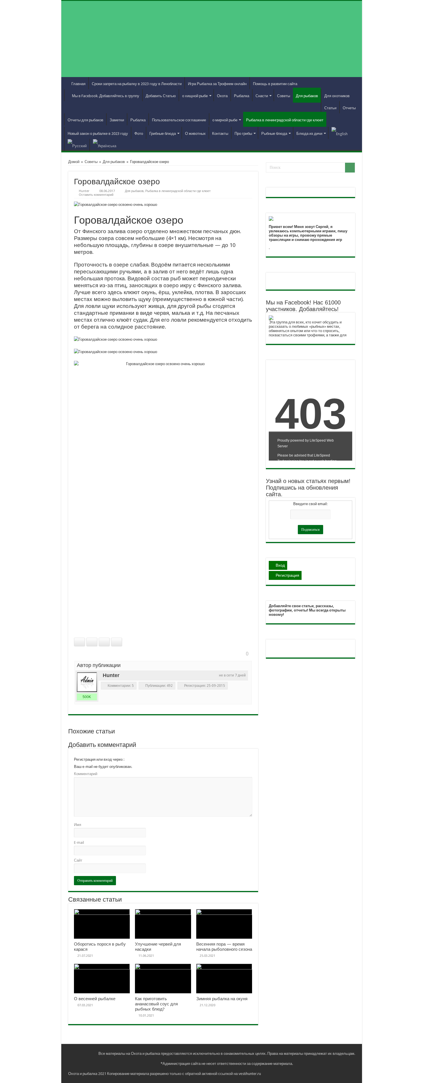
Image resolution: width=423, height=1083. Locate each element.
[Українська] (104, 145)
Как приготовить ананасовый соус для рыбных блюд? (156, 1004)
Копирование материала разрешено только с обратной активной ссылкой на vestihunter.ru (184, 1074)
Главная (78, 84)
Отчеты (349, 108)
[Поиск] (350, 167)
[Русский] (76, 145)
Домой (73, 162)
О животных (195, 133)
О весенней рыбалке (94, 998)
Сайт (78, 860)
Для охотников (337, 96)
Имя (77, 825)
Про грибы (243, 133)
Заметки (117, 120)
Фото (138, 133)
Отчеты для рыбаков (85, 120)
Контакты (220, 133)
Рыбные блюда (274, 133)
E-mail (79, 842)
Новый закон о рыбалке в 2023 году (98, 133)
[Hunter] (87, 682)
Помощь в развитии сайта (275, 84)
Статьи (330, 108)
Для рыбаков (307, 96)
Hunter (84, 191)
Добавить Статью (161, 96)
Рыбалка (241, 96)
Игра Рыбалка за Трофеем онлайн (217, 84)
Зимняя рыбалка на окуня (221, 998)
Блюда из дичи (309, 133)
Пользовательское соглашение (179, 120)
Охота (222, 96)
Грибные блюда (162, 133)
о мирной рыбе (224, 120)
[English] (339, 133)
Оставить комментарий (96, 195)
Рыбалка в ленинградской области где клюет (284, 120)
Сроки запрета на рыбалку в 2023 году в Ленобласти (137, 84)
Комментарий (85, 774)
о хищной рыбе (195, 96)
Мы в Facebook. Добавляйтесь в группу (105, 96)
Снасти (262, 96)
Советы (283, 96)
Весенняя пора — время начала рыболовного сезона (224, 947)
